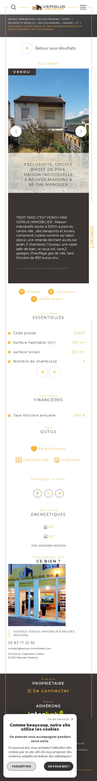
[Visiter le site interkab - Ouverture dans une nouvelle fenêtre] (45, 714)
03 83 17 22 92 (21, 643)
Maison (68, 22)
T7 (77, 22)
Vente (66, 19)
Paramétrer (21, 766)
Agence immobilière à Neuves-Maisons (33, 19)
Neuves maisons (49, 22)
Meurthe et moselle (21, 22)
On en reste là (58, 719)
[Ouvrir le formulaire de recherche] (13, 7)
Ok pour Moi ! (58, 766)
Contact (92, 237)
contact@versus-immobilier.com (29, 648)
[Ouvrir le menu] (83, 7)
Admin (82, 749)
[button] (81, 131)
